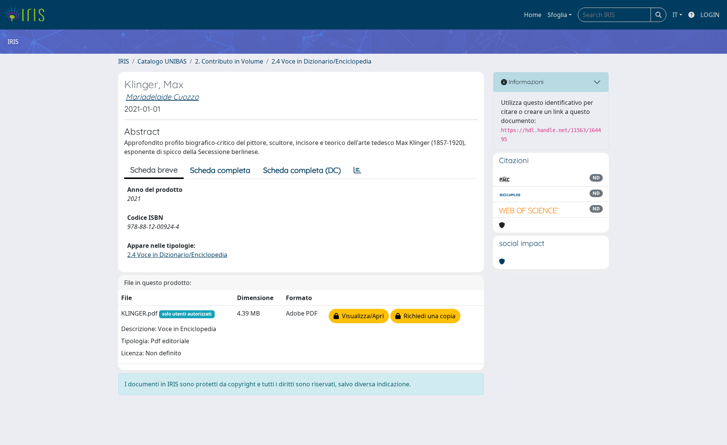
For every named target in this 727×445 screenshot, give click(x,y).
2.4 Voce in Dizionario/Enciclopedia (321, 61)
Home (532, 15)
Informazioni (525, 82)
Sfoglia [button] (557, 15)
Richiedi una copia (428, 316)
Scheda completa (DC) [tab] (302, 170)
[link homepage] (27, 15)
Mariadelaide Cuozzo (162, 96)
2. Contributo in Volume (229, 61)
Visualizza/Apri (361, 316)
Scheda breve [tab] (154, 169)
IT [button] (675, 15)
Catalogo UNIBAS (162, 61)
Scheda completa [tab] (220, 170)
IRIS (123, 61)
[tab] (357, 170)
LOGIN (709, 15)
